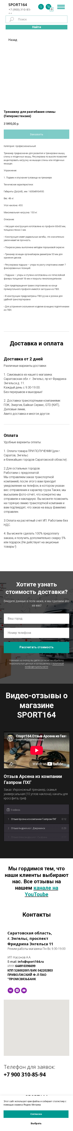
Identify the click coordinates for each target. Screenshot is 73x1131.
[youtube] (24, 990)
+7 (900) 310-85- (20, 9)
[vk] (10, 990)
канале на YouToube (41, 891)
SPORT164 (17, 4)
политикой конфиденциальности (44, 665)
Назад (12, 39)
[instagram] (17, 990)
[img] (41, 6)
